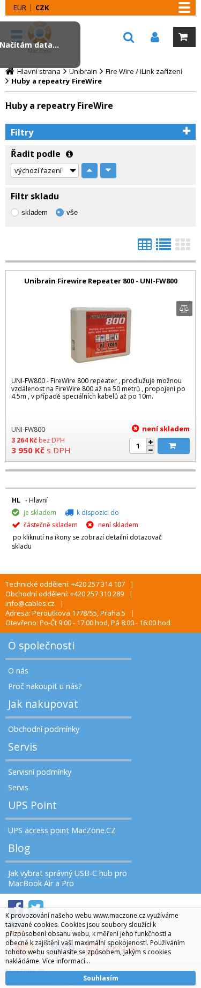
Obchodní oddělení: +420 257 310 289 (64, 593)
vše (72, 212)
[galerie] (182, 247)
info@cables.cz (30, 603)
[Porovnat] (184, 308)
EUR (19, 7)
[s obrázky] (163, 247)
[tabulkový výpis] (145, 247)
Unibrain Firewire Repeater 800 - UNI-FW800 (100, 281)
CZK (42, 7)
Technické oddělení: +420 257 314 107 (65, 584)
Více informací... (66, 960)
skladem (34, 212)
